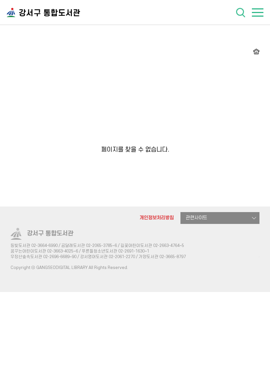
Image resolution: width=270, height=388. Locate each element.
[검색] (240, 12)
